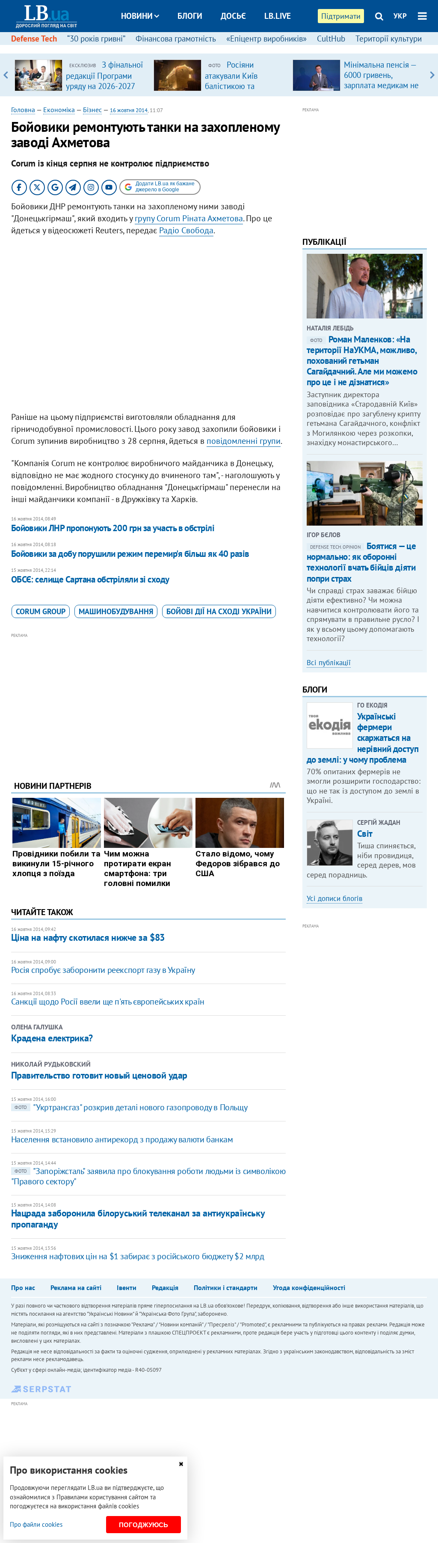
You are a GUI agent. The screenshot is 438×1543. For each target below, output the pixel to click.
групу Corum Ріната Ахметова (189, 218)
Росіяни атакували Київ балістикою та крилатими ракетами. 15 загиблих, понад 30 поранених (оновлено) (244, 90)
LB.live (277, 16)
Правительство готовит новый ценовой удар (99, 1075)
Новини (137, 16)
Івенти (126, 1287)
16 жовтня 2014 (129, 110)
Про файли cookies (36, 1524)
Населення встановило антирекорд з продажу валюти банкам (122, 1139)
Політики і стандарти (225, 1287)
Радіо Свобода (186, 230)
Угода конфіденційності (309, 1287)
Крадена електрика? (52, 1038)
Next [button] (432, 75)
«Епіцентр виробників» (266, 38)
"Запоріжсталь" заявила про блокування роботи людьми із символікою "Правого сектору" (148, 1176)
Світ (365, 833)
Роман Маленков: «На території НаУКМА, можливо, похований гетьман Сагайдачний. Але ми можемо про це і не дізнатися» (362, 360)
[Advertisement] (148, 700)
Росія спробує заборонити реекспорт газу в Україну (103, 969)
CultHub (331, 38)
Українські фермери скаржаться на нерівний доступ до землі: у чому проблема (363, 738)
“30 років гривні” (96, 38)
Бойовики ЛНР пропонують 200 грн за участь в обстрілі (113, 528)
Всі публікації (329, 662)
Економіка (59, 109)
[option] (80, 75)
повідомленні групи (244, 440)
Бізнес (92, 109)
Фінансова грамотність (176, 38)
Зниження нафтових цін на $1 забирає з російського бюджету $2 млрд (137, 1256)
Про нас (23, 1287)
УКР (400, 16)
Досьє (233, 16)
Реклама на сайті (75, 1287)
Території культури (388, 38)
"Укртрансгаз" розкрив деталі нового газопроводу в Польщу (131, 1107)
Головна (23, 109)
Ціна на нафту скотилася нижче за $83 (88, 937)
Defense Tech (34, 38)
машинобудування (116, 611)
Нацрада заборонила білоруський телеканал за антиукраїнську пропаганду (137, 1218)
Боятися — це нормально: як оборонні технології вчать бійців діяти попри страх (361, 562)
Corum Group (40, 611)
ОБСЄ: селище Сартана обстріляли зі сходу (90, 579)
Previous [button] (5, 75)
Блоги (190, 16)
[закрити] (181, 1464)
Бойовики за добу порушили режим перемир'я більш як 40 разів (130, 553)
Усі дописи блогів (334, 898)
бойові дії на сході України (219, 611)
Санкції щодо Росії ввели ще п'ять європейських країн (107, 1001)
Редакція (165, 1287)
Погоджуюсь (143, 1524)
